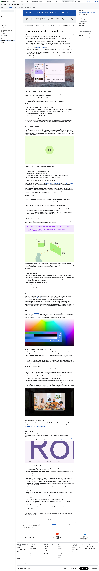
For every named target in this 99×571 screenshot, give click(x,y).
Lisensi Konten (54, 524)
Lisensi (21, 568)
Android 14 (60, 551)
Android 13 (60, 553)
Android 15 (60, 550)
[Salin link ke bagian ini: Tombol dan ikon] (37, 294)
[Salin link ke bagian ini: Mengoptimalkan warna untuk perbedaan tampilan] (53, 349)
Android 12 (60, 555)
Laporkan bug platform (89, 546)
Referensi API (74, 551)
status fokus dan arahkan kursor (52, 183)
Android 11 (60, 557)
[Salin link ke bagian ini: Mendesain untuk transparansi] (42, 366)
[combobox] (68, 1)
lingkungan (44, 47)
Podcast (18, 558)
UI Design (3, 4)
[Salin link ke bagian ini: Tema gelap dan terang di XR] (45, 420)
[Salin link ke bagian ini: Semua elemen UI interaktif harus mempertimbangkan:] (55, 167)
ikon (41, 297)
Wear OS (45, 548)
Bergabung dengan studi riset (90, 551)
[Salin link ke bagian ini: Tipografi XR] (34, 431)
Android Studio (90, 1)
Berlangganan (84, 568)
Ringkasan (3, 7)
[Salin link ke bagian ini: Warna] (30, 310)
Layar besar (46, 546)
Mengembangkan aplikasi (37, 1)
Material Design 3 (55, 55)
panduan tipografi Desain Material (64, 439)
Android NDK (74, 554)
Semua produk (59, 563)
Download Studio (75, 553)
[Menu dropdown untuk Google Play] (53, 1)
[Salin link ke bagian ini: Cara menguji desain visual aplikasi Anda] (52, 91)
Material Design (37, 40)
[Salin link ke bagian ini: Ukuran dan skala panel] (41, 218)
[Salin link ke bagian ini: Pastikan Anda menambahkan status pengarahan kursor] (56, 180)
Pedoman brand (27, 568)
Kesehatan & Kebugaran (34, 550)
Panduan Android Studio (76, 547)
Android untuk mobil (48, 551)
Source (18, 553)
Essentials (14, 1)
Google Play (49, 1)
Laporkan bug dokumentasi (90, 548)
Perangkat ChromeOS (48, 550)
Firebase (41, 563)
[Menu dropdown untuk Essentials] (17, 1)
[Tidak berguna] (73, 25)
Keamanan (19, 551)
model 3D (38, 47)
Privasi (31, 553)
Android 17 (60, 546)
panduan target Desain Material (33, 131)
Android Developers (28, 25)
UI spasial (44, 46)
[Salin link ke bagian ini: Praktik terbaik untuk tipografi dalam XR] (47, 466)
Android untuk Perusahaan (21, 549)
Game (31, 546)
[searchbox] (7, 11)
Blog (17, 556)
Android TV (46, 553)
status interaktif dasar (67, 183)
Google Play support (89, 550)
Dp (49, 227)
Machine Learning (33, 548)
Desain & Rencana (24, 1)
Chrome (36, 563)
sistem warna (36, 313)
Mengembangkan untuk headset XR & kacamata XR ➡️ (25, 7)
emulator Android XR (57, 100)
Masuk (96, 1)
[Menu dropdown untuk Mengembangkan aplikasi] (43, 1)
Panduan (10, 7)
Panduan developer (75, 549)
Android (18, 547)
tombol (35, 297)
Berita (18, 554)
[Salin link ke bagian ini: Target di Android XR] (40, 126)
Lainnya (57, 1)
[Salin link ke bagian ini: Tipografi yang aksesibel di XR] (42, 490)
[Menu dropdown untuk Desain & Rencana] (29, 1)
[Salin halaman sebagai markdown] (63, 31)
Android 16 (60, 548)
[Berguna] (71, 25)
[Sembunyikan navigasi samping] (14, 569)
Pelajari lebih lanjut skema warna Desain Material (35, 426)
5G (31, 555)
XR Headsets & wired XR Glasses (16, 4)
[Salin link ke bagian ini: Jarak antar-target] (36, 195)
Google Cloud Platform (50, 563)
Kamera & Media (33, 551)
